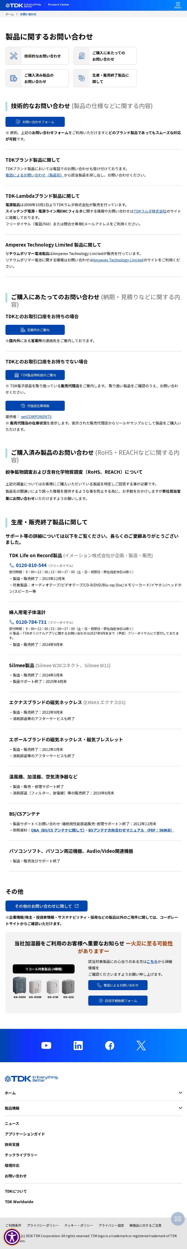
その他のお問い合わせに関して (43, 906)
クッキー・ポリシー (78, 1225)
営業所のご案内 (38, 330)
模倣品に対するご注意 (145, 1225)
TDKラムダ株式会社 (150, 211)
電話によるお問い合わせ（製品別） (34, 175)
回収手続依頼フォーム (121, 1000)
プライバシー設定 (111, 1225)
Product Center (58, 4)
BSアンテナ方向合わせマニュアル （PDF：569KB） (131, 830)
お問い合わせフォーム (38, 122)
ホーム (9, 14)
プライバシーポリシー (43, 1225)
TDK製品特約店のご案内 (38, 375)
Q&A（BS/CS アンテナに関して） (58, 830)
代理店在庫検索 (38, 405)
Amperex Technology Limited (118, 260)
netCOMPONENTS (36, 416)
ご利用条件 (13, 1225)
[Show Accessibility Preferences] (12, 1237)
